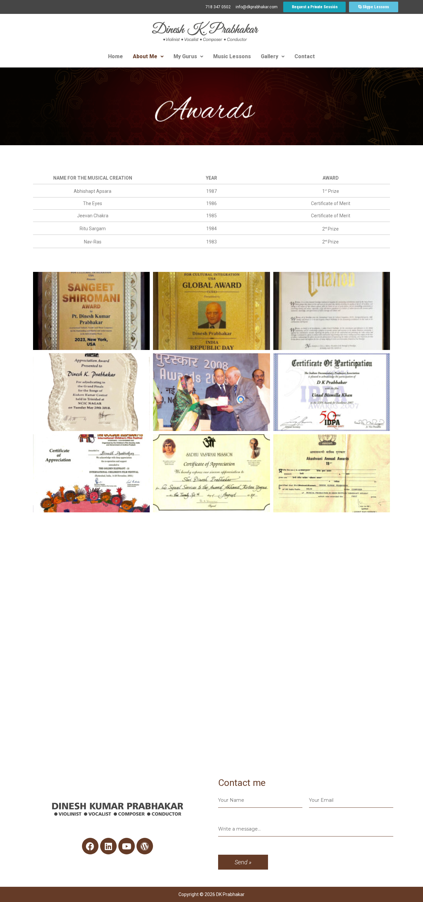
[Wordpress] (144, 846)
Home (115, 56)
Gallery (269, 56)
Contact (304, 56)
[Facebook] (90, 846)
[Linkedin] (108, 846)
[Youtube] (126, 846)
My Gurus (185, 56)
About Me (145, 56)
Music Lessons (232, 56)
